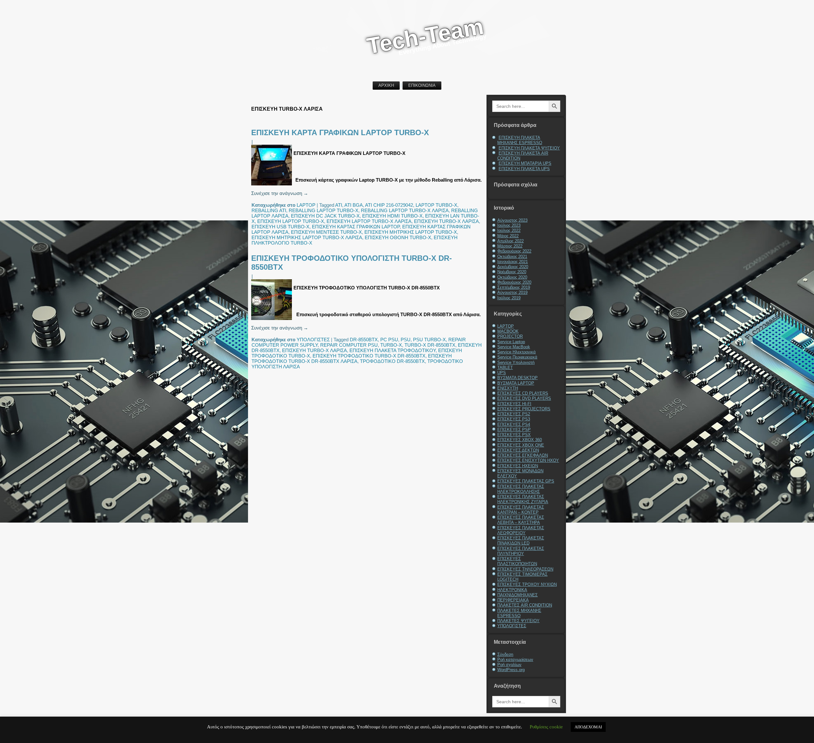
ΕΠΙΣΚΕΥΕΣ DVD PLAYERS (524, 398)
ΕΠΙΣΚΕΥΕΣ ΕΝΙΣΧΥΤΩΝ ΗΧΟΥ (528, 460)
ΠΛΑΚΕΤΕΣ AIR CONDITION (524, 605)
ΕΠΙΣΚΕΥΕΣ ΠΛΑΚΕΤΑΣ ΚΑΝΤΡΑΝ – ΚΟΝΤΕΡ (520, 510)
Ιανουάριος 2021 (512, 261)
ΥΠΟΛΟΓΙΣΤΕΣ (313, 339)
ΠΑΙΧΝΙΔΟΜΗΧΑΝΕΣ (517, 595)
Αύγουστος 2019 (512, 292)
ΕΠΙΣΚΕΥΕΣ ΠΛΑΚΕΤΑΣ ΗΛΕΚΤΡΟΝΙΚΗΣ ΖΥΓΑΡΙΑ (522, 499)
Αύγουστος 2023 (512, 220)
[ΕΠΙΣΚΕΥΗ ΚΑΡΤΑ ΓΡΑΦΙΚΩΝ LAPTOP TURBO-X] (272, 185)
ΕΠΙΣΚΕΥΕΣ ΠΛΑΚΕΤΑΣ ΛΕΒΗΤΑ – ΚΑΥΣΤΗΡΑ (520, 520)
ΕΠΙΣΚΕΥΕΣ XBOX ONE (520, 445)
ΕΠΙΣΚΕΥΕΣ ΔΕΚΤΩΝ (518, 450)
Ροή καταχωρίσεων (515, 659)
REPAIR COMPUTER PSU (349, 345)
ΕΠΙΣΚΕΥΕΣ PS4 (513, 424)
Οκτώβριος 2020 (512, 277)
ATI (338, 205)
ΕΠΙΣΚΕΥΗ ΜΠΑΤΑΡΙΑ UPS (525, 163)
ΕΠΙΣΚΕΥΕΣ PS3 (513, 419)
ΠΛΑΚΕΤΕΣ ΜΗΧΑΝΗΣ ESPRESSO (519, 613)
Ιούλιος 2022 (509, 230)
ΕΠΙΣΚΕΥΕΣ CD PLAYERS (522, 393)
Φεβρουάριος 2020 (514, 282)
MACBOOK (508, 331)
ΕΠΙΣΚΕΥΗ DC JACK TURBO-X (325, 216)
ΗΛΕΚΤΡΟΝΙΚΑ (512, 589)
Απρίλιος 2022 (510, 241)
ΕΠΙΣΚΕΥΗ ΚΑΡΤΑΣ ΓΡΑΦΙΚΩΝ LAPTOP (356, 226)
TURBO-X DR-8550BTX (429, 345)
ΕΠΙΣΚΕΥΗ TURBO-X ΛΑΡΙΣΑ (446, 221)
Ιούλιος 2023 (509, 225)
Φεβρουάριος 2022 (514, 251)
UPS (501, 372)
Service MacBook (513, 346)
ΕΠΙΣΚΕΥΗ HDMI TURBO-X (392, 216)
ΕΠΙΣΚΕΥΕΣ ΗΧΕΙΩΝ (517, 465)
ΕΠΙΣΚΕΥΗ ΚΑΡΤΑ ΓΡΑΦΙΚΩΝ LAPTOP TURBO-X (340, 132)
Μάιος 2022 (508, 235)
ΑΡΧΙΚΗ (386, 85)
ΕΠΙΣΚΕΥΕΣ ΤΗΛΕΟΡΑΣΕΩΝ (525, 569)
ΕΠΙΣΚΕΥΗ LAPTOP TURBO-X (290, 221)
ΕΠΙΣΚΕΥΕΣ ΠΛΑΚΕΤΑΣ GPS (525, 481)
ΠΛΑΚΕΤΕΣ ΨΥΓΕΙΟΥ (518, 620)
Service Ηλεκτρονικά (516, 352)
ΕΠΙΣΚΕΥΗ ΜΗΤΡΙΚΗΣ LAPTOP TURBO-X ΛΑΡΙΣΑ (307, 237)
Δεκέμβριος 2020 (512, 266)
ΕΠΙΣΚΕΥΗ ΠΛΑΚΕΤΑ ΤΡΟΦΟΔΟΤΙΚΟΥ (392, 350)
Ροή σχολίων (509, 664)
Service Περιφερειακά (517, 357)
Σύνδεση (505, 654)
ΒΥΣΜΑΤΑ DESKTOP (517, 377)
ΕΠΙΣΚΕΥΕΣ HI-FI (514, 403)
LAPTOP (306, 205)
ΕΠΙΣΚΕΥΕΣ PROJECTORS (523, 408)
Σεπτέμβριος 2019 (513, 287)
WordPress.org (511, 669)
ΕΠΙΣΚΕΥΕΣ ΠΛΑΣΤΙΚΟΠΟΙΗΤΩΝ (517, 561)
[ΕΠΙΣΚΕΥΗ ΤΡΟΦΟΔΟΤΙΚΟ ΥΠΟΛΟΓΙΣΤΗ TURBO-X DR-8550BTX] (272, 320)
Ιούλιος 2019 (509, 297)
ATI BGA (353, 205)
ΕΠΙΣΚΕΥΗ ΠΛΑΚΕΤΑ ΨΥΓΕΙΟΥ (529, 148)
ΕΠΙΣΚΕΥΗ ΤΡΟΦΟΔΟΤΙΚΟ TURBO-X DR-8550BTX (369, 355)
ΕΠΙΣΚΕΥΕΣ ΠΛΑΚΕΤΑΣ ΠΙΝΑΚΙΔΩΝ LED (520, 540)
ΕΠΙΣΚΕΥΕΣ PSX (514, 434)
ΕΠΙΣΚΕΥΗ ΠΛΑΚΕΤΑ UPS (524, 168)
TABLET (505, 367)
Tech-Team (425, 36)
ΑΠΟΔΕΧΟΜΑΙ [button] (588, 727)
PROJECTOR (510, 336)
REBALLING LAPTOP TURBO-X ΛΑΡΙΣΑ (405, 210)
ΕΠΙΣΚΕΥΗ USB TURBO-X (280, 226)
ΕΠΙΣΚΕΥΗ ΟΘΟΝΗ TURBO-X (398, 237)
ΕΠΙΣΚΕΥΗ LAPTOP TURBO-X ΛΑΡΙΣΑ (369, 221)
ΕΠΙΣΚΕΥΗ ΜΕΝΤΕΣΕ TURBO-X (326, 232)
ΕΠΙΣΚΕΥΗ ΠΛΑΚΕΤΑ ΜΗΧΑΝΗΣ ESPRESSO (519, 140)
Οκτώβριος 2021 (512, 256)
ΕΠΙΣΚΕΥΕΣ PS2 (513, 414)
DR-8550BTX (364, 339)
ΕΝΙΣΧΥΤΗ (507, 388)
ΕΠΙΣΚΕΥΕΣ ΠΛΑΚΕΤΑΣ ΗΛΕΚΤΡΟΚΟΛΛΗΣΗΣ (520, 489)
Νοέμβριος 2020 (511, 271)
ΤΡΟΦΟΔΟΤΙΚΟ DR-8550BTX (392, 361)
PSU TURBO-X (429, 339)
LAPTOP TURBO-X (436, 205)
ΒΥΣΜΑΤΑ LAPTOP (515, 383)
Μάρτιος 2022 (509, 246)
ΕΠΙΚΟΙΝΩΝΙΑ (422, 85)
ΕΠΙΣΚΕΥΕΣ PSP (514, 429)
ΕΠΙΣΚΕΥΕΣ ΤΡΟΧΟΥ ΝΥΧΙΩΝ (527, 584)
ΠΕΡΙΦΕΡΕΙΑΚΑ (513, 600)
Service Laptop (511, 341)
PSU (405, 339)
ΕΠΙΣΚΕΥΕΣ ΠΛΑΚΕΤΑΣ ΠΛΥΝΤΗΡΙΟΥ (520, 551)
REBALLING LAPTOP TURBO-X (323, 210)
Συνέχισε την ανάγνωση (279, 193)
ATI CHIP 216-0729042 (389, 205)
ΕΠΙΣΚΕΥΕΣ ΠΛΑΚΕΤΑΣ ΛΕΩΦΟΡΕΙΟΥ (520, 530)
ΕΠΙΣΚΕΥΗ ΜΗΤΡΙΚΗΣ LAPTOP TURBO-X (410, 232)
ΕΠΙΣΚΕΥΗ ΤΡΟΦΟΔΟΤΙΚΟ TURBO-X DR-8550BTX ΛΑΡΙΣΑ (352, 358)
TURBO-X (391, 345)
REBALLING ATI (269, 210)
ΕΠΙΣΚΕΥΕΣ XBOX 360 (519, 439)
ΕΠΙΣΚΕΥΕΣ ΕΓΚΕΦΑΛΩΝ (522, 455)
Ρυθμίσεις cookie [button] (546, 726)
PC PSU (389, 339)
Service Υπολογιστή (516, 362)
